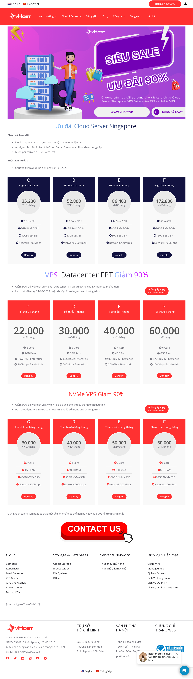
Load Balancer (14, 573)
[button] (165, 3)
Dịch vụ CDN (13, 592)
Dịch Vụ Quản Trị (157, 582)
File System (60, 573)
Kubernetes (13, 568)
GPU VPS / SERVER (16, 582)
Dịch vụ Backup (156, 573)
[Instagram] (30, 658)
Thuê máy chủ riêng (112, 563)
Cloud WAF (154, 563)
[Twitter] (15, 658)
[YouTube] (37, 658)
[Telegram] (45, 658)
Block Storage (61, 568)
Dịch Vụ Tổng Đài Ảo (159, 578)
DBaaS (57, 578)
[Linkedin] (22, 658)
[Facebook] (7, 658)
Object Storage (62, 563)
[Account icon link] (185, 3)
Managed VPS (155, 568)
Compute (11, 563)
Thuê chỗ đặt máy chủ (113, 568)
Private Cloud (14, 587)
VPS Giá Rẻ (12, 578)
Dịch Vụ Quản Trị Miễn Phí (162, 587)
